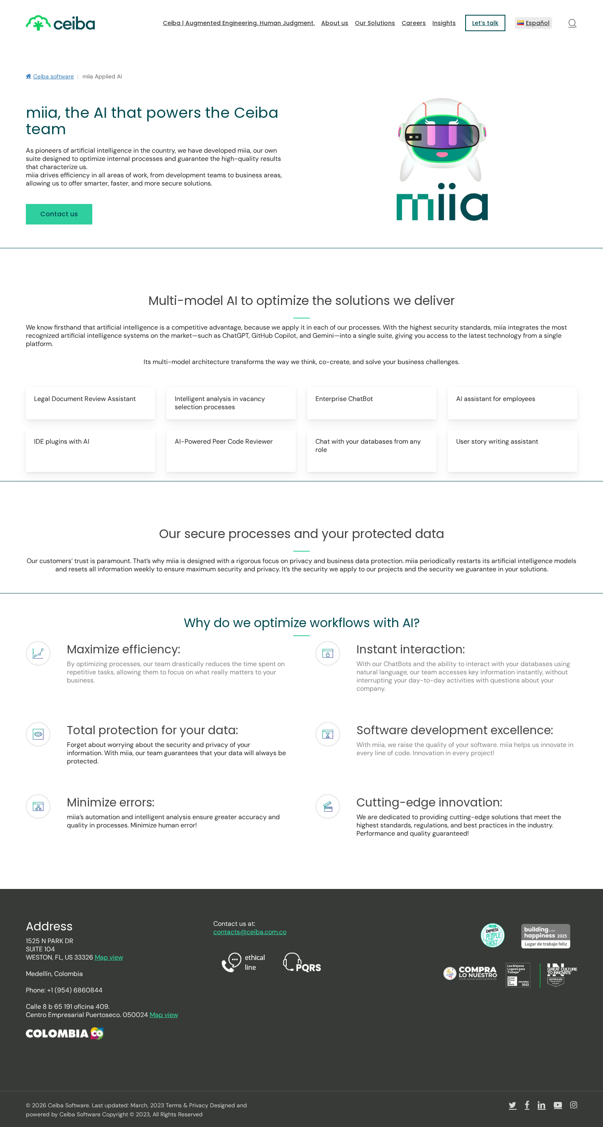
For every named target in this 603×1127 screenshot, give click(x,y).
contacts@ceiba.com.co (249, 932)
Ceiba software (53, 76)
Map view (109, 957)
